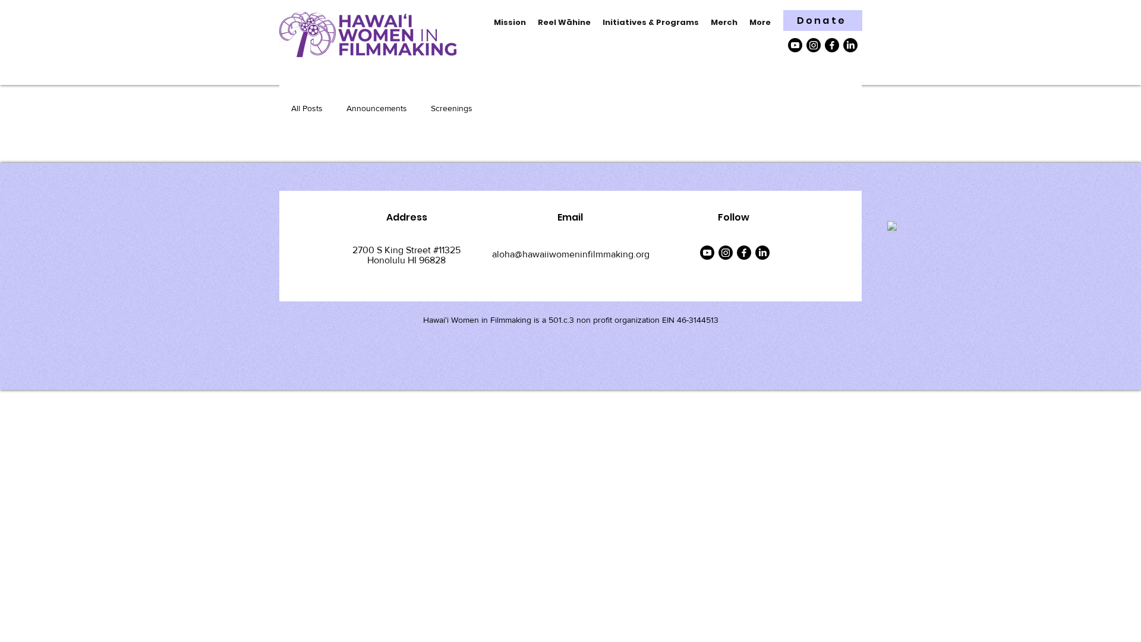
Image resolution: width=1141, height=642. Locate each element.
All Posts (307, 108)
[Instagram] (813, 45)
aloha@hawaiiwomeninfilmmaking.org (571, 254)
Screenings (451, 108)
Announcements (376, 108)
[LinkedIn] (850, 45)
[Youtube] (795, 45)
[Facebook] (832, 45)
